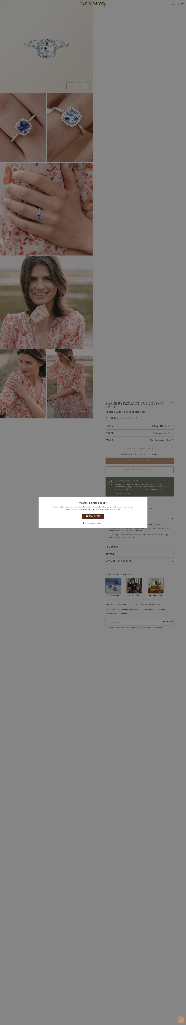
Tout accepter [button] (93, 516)
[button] (93, 523)
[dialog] (93, 512)
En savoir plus (115, 509)
